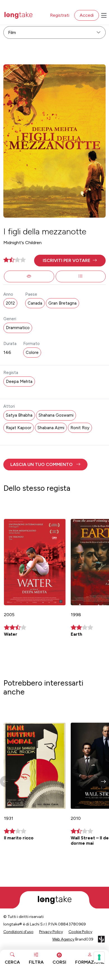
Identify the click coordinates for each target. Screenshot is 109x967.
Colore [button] (32, 352)
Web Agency (63, 939)
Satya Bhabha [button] (19, 415)
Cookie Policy (80, 931)
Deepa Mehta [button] (19, 381)
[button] (70, 260)
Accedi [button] (87, 15)
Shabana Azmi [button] (50, 427)
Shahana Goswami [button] (56, 415)
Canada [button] (35, 303)
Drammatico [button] (18, 327)
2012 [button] (10, 303)
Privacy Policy (51, 931)
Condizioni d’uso (18, 931)
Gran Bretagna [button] (62, 303)
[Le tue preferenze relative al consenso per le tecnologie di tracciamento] (99, 957)
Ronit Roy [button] (79, 427)
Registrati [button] (59, 15)
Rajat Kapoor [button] (18, 427)
